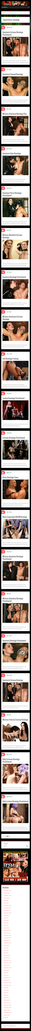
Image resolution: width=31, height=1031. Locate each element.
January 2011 (7, 980)
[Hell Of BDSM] (15, 3)
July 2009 (6, 1017)
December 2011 (7, 960)
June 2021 (6, 903)
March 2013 (6, 927)
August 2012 (7, 945)
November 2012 (7, 937)
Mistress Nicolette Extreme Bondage (12, 236)
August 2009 (7, 1015)
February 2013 (7, 930)
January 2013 (7, 932)
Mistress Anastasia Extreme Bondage (12, 318)
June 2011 (6, 975)
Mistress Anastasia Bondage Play (14, 114)
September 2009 (7, 1012)
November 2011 (7, 962)
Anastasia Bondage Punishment (14, 277)
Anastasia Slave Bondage (11, 153)
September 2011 (7, 967)
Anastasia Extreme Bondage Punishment (12, 33)
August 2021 (7, 898)
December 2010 (7, 982)
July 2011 (6, 972)
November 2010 (7, 985)
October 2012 (7, 940)
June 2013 (6, 920)
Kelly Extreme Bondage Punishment (11, 760)
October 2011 (7, 965)
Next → (8, 836)
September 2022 (7, 890)
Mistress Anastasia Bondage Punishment (12, 558)
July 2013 (6, 918)
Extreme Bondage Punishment (13, 437)
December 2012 (7, 935)
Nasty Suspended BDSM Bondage (14, 517)
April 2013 (6, 925)
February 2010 (7, 1000)
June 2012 (6, 950)
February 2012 (7, 955)
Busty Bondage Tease (10, 477)
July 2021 (6, 900)
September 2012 (7, 942)
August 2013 (7, 915)
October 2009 (7, 1010)
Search (6, 843)
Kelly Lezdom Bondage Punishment (15, 801)
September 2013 (7, 913)
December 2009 (7, 1005)
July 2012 (6, 947)
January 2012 (7, 957)
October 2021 (7, 893)
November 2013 (7, 908)
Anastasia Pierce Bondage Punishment (11, 194)
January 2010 (7, 1002)
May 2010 (6, 992)
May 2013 (6, 923)
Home (3, 13)
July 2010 (6, 987)
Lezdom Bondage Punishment (13, 398)
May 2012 (6, 952)
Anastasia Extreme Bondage (12, 680)
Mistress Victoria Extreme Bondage (15, 719)
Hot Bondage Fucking (10, 358)
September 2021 (7, 895)
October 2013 (7, 910)
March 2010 (6, 997)
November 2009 (7, 1007)
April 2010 (6, 995)
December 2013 (7, 905)
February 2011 (7, 977)
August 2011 (6, 970)
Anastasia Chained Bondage (12, 74)
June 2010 (6, 990)
